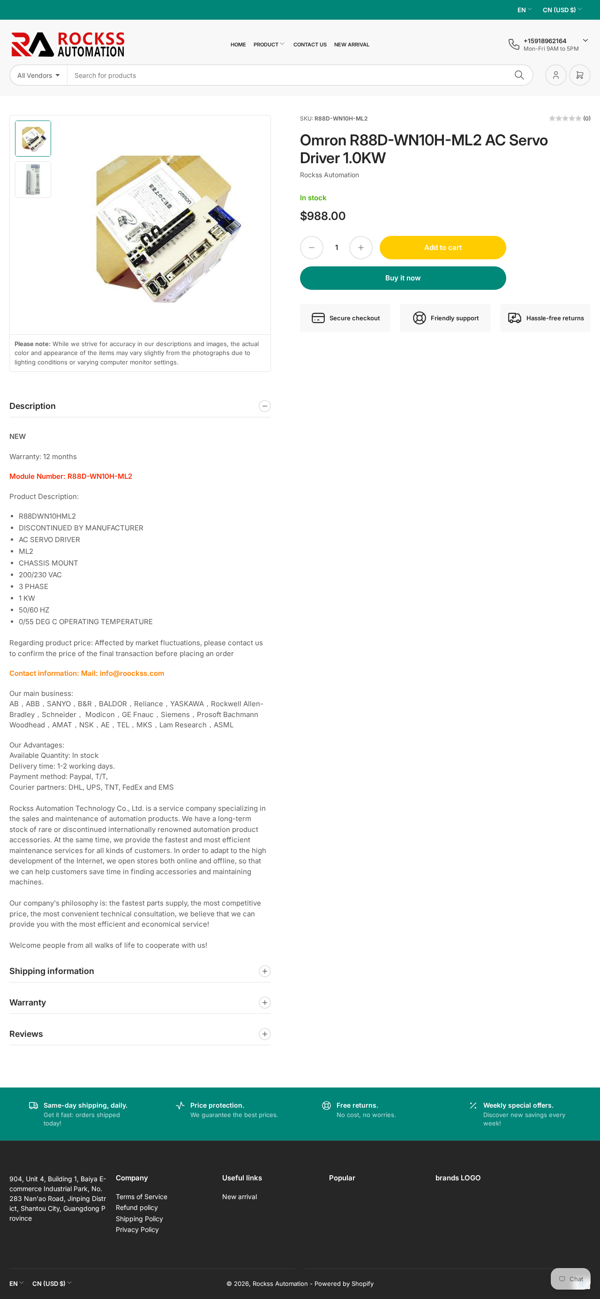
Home (238, 44)
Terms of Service (141, 1197)
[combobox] (300, 75)
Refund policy (137, 1207)
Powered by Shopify (344, 1283)
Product (266, 44)
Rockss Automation (329, 175)
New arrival (351, 44)
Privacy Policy (137, 1229)
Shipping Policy (139, 1219)
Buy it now (403, 277)
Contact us (310, 44)
